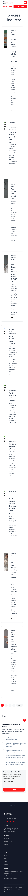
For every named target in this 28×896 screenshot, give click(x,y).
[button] (25, 2)
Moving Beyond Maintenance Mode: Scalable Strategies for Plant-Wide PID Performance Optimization (15, 757)
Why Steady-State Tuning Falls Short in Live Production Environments (15, 763)
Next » (19, 705)
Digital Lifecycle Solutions (10, 848)
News (5, 861)
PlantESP (6, 839)
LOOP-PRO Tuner (8, 845)
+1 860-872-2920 (9, 821)
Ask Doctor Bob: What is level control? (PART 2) (14, 197)
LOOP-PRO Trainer (8, 842)
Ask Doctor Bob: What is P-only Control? (13, 447)
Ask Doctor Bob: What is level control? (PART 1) (14, 273)
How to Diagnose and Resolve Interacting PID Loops (14, 738)
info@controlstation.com (10, 878)
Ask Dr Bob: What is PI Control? (12, 396)
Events (5, 858)
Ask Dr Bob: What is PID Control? (12, 340)
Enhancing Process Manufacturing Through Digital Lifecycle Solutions (14, 51)
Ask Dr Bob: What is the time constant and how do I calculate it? (14, 573)
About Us (6, 855)
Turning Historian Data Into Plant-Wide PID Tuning (15, 751)
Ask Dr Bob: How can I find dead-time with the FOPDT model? (12, 506)
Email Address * (8, 782)
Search (4, 716)
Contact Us (6, 864)
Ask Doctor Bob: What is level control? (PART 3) (13, 135)
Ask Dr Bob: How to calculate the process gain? (14, 646)
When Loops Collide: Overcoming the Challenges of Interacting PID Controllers (16, 744)
